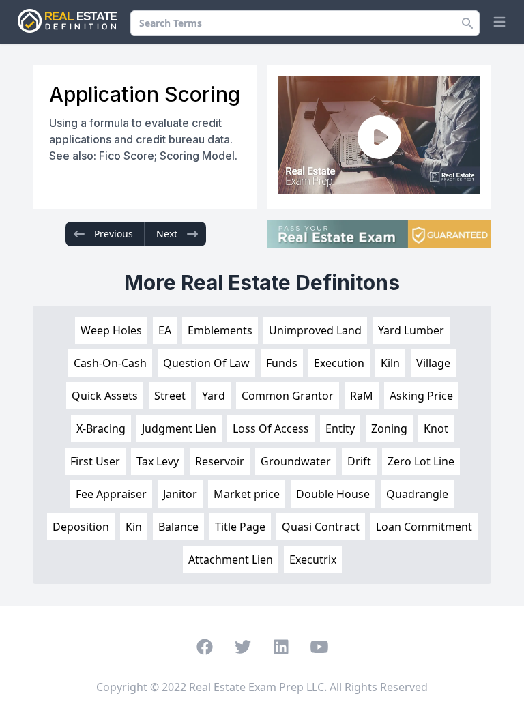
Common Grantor (288, 395)
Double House (333, 493)
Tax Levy (157, 461)
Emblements (220, 330)
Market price (247, 493)
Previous (113, 233)
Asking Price (421, 395)
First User (95, 461)
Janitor (180, 493)
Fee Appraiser (111, 493)
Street (170, 395)
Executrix (312, 559)
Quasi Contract (321, 526)
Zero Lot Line (421, 461)
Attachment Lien (230, 559)
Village (433, 362)
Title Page (240, 526)
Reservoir (219, 461)
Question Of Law (206, 362)
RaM (361, 395)
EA (164, 330)
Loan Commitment (424, 526)
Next (166, 233)
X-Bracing (101, 428)
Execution (339, 362)
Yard (213, 395)
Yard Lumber (411, 330)
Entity (340, 428)
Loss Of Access (271, 428)
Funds (281, 362)
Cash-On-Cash (110, 362)
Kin (134, 526)
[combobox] (305, 23)
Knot (436, 428)
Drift (359, 461)
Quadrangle (417, 493)
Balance (178, 526)
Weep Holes (111, 330)
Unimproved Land (315, 330)
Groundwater (296, 461)
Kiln (390, 362)
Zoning (389, 428)
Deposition (81, 526)
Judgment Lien (179, 428)
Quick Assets (105, 395)
